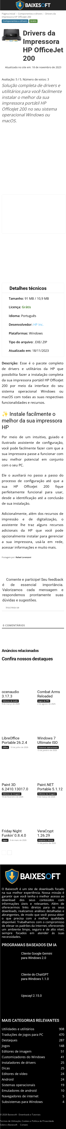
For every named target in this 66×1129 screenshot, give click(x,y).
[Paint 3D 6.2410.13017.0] (13, 768)
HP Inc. (38, 324)
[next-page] (9, 852)
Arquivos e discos (45, 840)
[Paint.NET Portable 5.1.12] (48, 768)
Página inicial (8, 13)
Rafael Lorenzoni (23, 557)
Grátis (33, 21)
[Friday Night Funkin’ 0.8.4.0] (13, 815)
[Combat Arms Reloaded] (48, 676)
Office (5, 747)
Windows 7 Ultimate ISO (47, 740)
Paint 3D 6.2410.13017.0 (15, 787)
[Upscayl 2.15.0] (10, 1001)
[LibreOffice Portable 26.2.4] (13, 722)
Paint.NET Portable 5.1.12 (50, 787)
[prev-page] (4, 852)
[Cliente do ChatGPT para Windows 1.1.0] (10, 980)
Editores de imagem (11, 794)
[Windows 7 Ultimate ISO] (48, 722)
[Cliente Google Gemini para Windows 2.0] (10, 959)
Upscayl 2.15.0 (31, 995)
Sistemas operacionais (48, 747)
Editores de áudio (10, 701)
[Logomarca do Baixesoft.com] (33, 5)
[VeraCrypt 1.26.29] (48, 815)
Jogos (5, 840)
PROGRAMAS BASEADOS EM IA (29, 945)
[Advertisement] (33, 159)
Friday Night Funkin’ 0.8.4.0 (14, 833)
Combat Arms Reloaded (48, 694)
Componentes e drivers (30, 13)
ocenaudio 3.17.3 (10, 694)
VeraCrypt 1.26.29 (45, 833)
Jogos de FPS (43, 701)
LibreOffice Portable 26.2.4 (14, 740)
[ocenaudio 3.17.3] (13, 676)
